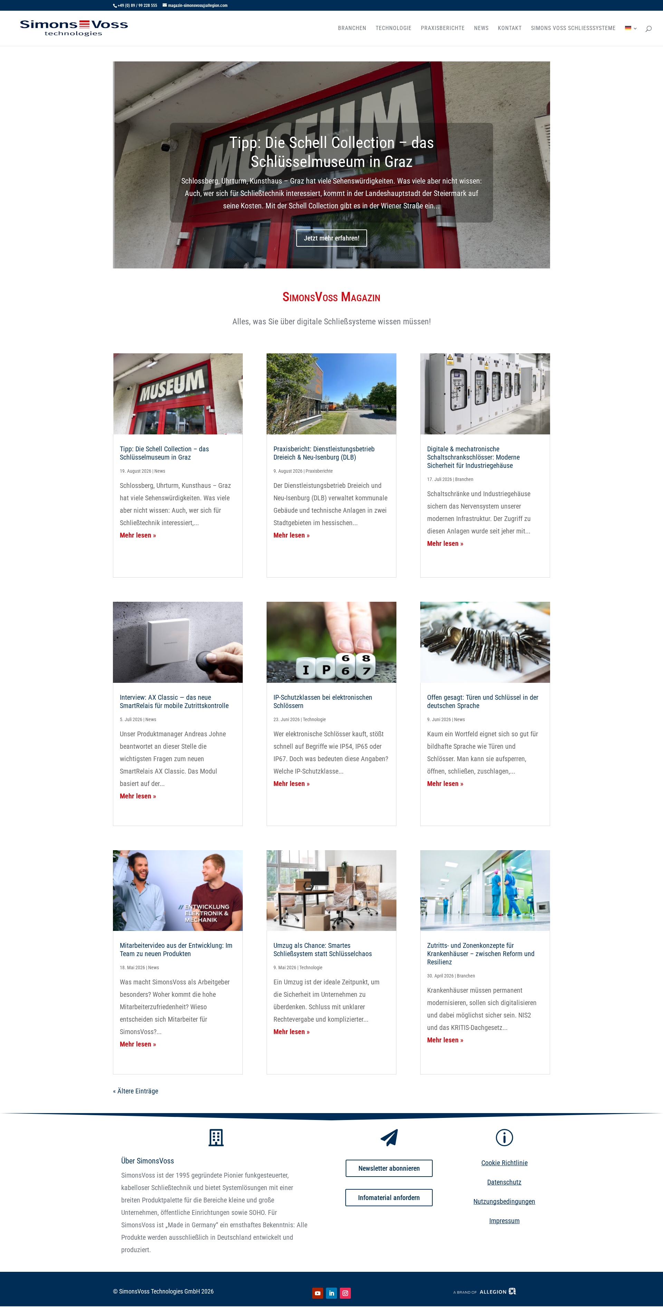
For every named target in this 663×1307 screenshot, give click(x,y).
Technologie (394, 28)
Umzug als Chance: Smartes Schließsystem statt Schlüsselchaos (322, 949)
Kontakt (510, 28)
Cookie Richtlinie (504, 1163)
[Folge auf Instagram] (345, 1293)
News (481, 28)
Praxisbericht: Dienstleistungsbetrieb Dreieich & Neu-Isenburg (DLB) (324, 453)
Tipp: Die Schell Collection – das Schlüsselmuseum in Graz (331, 152)
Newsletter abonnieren (389, 1168)
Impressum (504, 1221)
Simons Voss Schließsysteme (573, 28)
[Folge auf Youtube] (317, 1293)
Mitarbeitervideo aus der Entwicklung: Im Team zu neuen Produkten (176, 949)
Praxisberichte (443, 28)
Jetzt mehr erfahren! (331, 238)
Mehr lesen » (138, 535)
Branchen (352, 28)
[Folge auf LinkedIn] (331, 1293)
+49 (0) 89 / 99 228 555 (137, 5)
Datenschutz (504, 1182)
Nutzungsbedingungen (504, 1201)
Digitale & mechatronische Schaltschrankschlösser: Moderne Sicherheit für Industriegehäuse (473, 457)
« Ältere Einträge (135, 1091)
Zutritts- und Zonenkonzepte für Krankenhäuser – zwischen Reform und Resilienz (481, 953)
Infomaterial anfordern (389, 1197)
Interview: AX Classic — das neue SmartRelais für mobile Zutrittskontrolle (174, 701)
